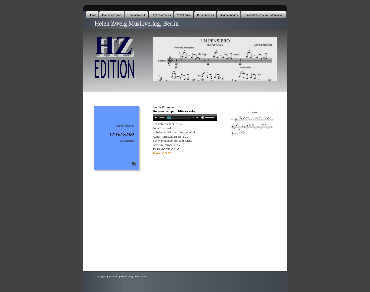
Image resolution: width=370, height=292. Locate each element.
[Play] (155, 117)
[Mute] (202, 117)
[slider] (211, 117)
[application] (185, 118)
